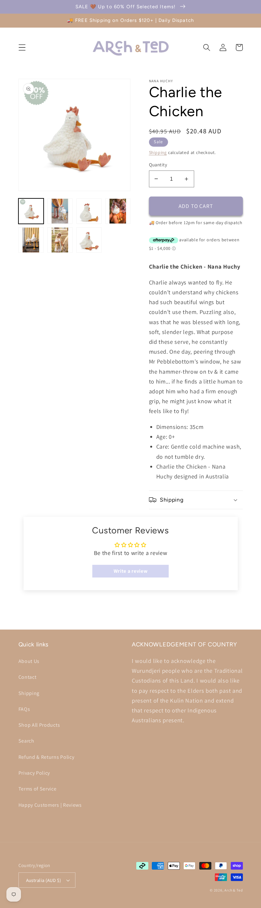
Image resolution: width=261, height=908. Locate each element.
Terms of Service (37, 788)
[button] (22, 47)
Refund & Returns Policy (46, 757)
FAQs (24, 709)
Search (26, 741)
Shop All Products (39, 725)
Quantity (158, 165)
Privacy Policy (34, 773)
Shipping (158, 152)
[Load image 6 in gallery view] (60, 240)
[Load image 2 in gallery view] (60, 211)
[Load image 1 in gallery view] (31, 211)
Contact (27, 677)
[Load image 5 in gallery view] (31, 240)
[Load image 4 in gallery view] (118, 211)
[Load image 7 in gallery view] (89, 240)
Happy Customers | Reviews (50, 805)
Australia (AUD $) (43, 880)
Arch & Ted (233, 890)
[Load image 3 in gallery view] (89, 211)
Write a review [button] (131, 571)
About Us (29, 661)
